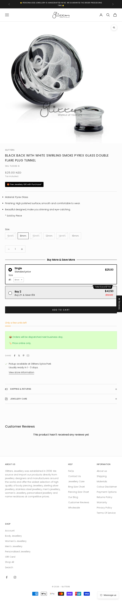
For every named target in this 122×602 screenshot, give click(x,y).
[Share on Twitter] (19, 355)
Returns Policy (104, 497)
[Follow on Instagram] (15, 577)
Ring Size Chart (76, 486)
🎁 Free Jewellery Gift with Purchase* (24, 184)
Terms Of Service (106, 512)
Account (10, 530)
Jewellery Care (76, 481)
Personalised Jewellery (17, 551)
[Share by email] (28, 355)
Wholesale (74, 507)
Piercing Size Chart (78, 492)
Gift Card (10, 556)
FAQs (71, 471)
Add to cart (61, 309)
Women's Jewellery (16, 541)
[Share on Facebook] (14, 355)
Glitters (10, 150)
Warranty (102, 502)
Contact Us (74, 476)
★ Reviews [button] (119, 304)
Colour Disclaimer (107, 486)
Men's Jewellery (13, 546)
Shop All (9, 562)
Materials (102, 481)
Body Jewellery (13, 535)
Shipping (102, 476)
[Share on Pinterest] (23, 355)
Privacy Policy (104, 507)
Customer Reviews (78, 502)
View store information (21, 372)
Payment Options (107, 492)
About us (102, 471)
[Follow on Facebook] (6, 577)
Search (9, 567)
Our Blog (73, 497)
